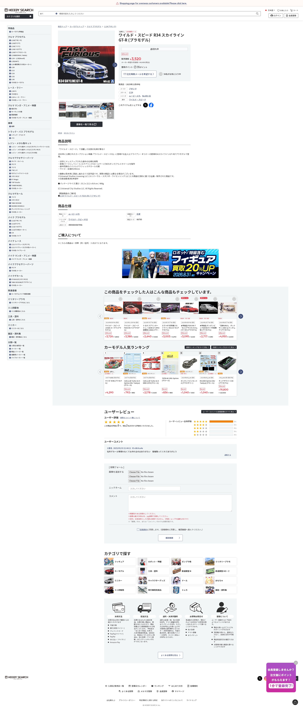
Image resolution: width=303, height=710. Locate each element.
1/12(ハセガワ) (16, 227)
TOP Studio (15, 182)
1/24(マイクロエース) (18, 52)
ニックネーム (115, 487)
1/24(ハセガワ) (16, 49)
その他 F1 (14, 94)
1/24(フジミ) (15, 46)
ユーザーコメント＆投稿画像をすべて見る (218, 411)
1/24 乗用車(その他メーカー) (21, 64)
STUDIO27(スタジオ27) (19, 279)
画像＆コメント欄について (130, 417)
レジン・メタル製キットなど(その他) (24, 153)
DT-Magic (14, 179)
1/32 (12, 76)
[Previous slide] (58, 65)
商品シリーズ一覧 (17, 351)
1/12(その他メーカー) (18, 230)
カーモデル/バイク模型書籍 (20, 294)
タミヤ (13, 164)
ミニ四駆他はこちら (18, 311)
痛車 (12, 126)
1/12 (12, 70)
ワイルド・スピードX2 (78, 219)
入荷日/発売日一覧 (17, 345)
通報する (227, 455)
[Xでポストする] (145, 105)
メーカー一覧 (16, 348)
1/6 (12, 233)
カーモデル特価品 (17, 31)
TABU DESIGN (16, 203)
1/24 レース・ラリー (18, 97)
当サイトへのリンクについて (172, 700)
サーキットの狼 (16, 112)
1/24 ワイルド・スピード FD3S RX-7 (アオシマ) (80, 195)
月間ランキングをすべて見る (223, 347)
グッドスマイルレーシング (20, 209)
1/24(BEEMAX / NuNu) (19, 55)
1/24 (131, 92)
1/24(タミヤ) (15, 43)
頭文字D (14, 109)
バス (12, 138)
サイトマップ (191, 700)
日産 (138, 214)
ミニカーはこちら (17, 328)
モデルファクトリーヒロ (19, 173)
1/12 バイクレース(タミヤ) (20, 244)
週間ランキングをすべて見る (196, 347)
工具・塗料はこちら (18, 320)
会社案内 (110, 700)
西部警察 (14, 115)
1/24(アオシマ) (16, 40)
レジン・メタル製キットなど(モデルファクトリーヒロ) (30, 146)
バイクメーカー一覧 (18, 357)
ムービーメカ (134, 95)
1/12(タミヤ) (15, 224)
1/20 (12, 67)
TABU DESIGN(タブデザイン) (21, 282)
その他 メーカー (16, 188)
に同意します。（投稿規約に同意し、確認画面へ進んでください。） (172, 529)
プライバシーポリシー (127, 700)
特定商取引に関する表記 (148, 700)
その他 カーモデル (17, 82)
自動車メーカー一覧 (18, 355)
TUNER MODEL (16, 185)
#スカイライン (69, 133)
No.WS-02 (146, 95)
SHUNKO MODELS (17, 206)
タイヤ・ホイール (17, 161)
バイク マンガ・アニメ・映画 (21, 259)
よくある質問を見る (169, 655)
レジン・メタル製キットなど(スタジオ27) (25, 149)
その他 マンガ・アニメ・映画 (21, 118)
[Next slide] (114, 65)
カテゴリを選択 (13, 16)
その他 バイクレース (18, 250)
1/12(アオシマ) (16, 220)
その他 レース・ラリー (19, 100)
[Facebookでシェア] (151, 105)
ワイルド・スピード (137, 99)
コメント (113, 495)
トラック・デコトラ (18, 135)
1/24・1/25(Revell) (18, 58)
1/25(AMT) (15, 61)
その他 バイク (16, 236)
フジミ (13, 167)
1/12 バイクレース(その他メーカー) (23, 247)
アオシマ (14, 170)
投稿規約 (143, 529)
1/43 (12, 79)
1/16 (12, 73)
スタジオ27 (15, 176)
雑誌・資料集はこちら (19, 337)
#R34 (60, 133)
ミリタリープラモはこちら (20, 302)
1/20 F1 (13, 91)
